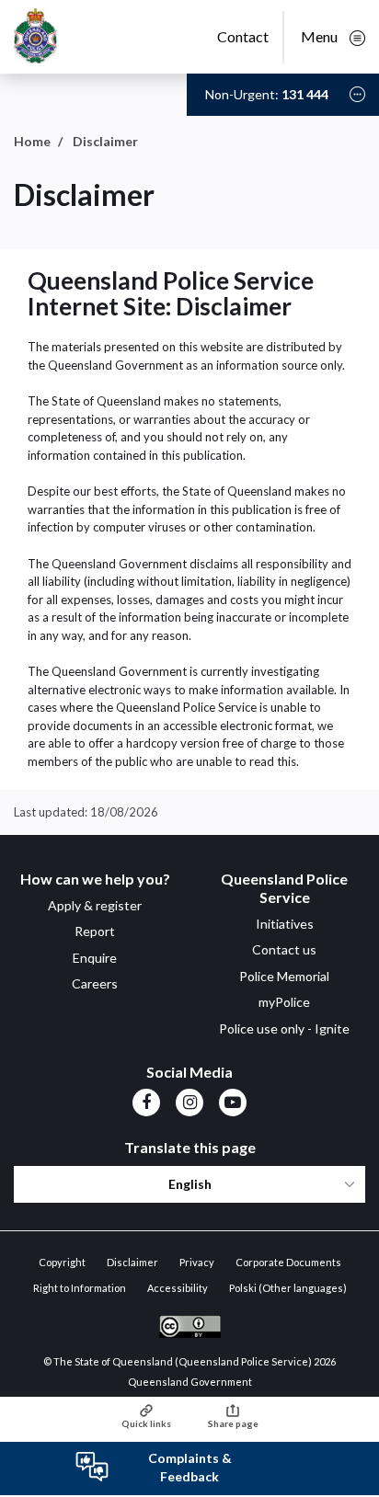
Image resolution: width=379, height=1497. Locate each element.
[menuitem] (146, 1101)
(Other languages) (288, 1288)
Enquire (95, 958)
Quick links (146, 1423)
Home (32, 141)
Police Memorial (284, 976)
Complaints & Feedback (190, 1467)
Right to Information (79, 1288)
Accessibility (177, 1288)
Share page (233, 1423)
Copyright (62, 1262)
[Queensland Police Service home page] (35, 37)
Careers (95, 983)
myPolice (284, 1002)
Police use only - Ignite (284, 1028)
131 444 (304, 94)
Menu (320, 36)
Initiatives (285, 923)
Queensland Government (190, 1382)
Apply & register (95, 905)
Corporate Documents (288, 1262)
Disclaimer (132, 1262)
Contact (243, 36)
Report (95, 931)
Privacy (196, 1262)
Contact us (284, 949)
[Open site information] (357, 94)
